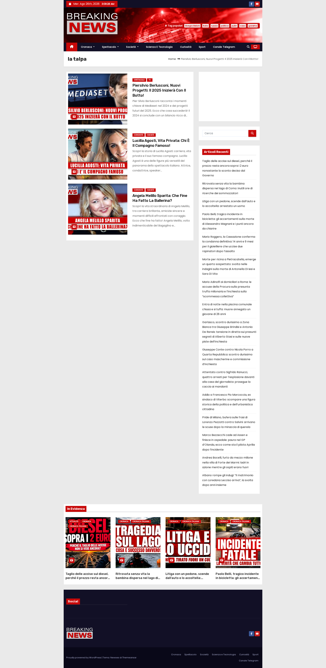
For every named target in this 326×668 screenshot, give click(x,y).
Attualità (74, 521)
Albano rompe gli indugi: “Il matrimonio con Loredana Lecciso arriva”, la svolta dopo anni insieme (227, 480)
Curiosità (186, 47)
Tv (150, 80)
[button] (248, 47)
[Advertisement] (229, 96)
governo (252, 25)
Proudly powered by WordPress (84, 657)
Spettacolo (109, 47)
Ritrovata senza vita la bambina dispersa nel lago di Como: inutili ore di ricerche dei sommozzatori (227, 188)
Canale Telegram (224, 47)
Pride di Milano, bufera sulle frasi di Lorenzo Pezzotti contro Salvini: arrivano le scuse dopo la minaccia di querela (228, 422)
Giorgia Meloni (192, 25)
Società (131, 47)
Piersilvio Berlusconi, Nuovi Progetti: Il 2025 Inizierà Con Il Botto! (159, 90)
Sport (202, 47)
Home (172, 59)
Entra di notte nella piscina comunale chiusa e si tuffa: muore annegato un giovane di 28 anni (227, 309)
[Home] (71, 47)
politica (225, 25)
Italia (205, 25)
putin (234, 25)
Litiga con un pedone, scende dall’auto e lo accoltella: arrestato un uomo (187, 578)
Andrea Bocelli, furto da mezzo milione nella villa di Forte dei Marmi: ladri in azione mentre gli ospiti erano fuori (227, 462)
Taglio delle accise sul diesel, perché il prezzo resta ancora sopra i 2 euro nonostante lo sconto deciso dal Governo (88, 580)
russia (214, 25)
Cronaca (87, 47)
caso (242, 25)
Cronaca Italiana (78, 526)
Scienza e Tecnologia (159, 47)
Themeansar (129, 657)
